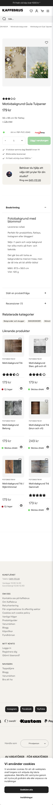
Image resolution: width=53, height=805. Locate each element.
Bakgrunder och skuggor (14, 321)
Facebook (27, 709)
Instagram (12, 709)
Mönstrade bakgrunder (19, 27)
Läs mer (8, 122)
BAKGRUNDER (34, 321)
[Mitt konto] (36, 11)
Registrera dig (9, 652)
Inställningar (26, 797)
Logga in (6, 648)
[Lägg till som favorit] (31, 11)
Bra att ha (7, 680)
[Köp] (48, 388)
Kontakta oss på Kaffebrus (15, 598)
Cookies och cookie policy (16, 613)
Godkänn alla (26, 789)
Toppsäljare (8, 669)
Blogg (5, 628)
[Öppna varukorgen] (42, 11)
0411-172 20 (35, 180)
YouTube (41, 709)
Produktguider (9, 620)
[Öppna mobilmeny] (48, 11)
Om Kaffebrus (9, 602)
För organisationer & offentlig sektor (21, 609)
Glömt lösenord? (11, 656)
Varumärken (8, 624)
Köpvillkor (7, 631)
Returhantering (10, 606)
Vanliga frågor (9, 617)
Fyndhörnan (8, 635)
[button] (46, 42)
